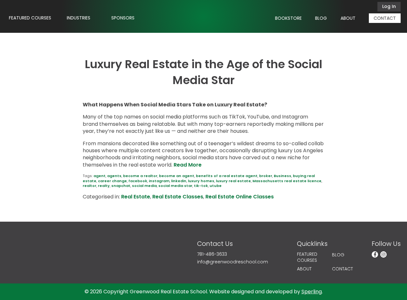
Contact (385, 18)
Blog (321, 18)
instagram (159, 180)
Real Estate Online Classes (239, 196)
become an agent (176, 175)
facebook (137, 180)
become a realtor (140, 175)
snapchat (120, 185)
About (348, 18)
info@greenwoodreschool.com (232, 262)
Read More (188, 164)
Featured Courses (30, 18)
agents (114, 175)
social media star (175, 185)
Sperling (311, 291)
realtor (89, 185)
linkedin (178, 180)
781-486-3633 (212, 254)
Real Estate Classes (177, 196)
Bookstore (288, 18)
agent (99, 175)
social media (144, 185)
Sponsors (123, 18)
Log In (389, 6)
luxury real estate (233, 180)
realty (104, 185)
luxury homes (201, 180)
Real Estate (135, 196)
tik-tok (201, 185)
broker (265, 175)
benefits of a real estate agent (227, 175)
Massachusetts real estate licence (286, 180)
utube (216, 185)
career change (112, 180)
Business (282, 175)
